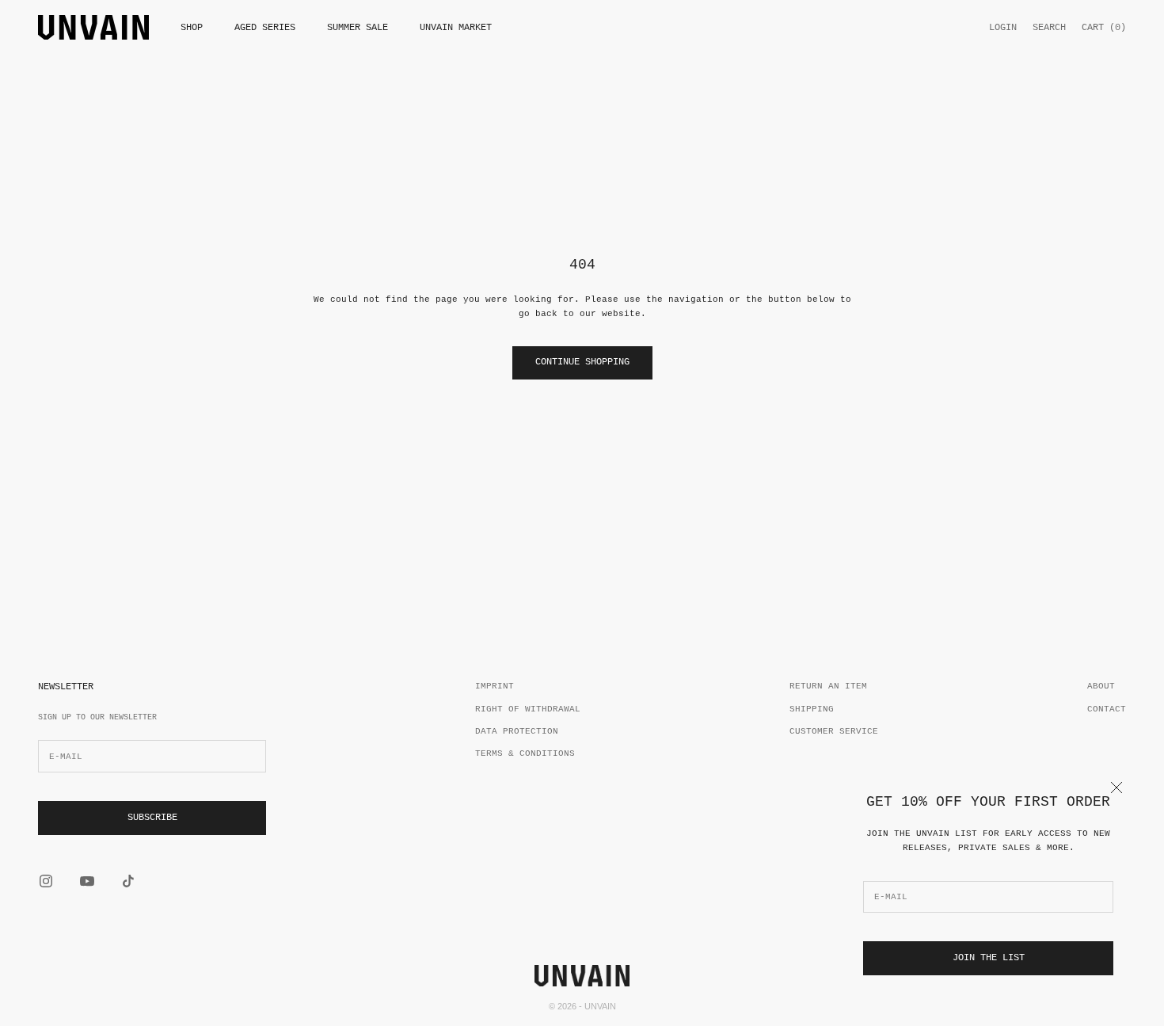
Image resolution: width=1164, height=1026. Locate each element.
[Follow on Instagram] (46, 881)
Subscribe (152, 817)
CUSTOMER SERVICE (833, 731)
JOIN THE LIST (989, 957)
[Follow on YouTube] (87, 881)
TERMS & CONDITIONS (525, 753)
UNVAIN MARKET (456, 27)
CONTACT (1106, 709)
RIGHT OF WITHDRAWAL (527, 709)
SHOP (192, 27)
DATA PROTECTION (516, 731)
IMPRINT (494, 686)
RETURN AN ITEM (828, 686)
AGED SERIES (264, 27)
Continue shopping (582, 362)
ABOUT (1101, 686)
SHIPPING (811, 709)
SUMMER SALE (357, 27)
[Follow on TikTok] (128, 881)
